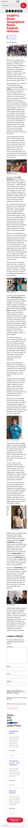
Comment (10, 646)
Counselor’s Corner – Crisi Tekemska (14, 763)
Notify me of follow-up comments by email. (17, 698)
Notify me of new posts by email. (16, 703)
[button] (17, 1)
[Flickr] (21, 11)
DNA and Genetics (12, 792)
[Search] (23, 5)
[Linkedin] (15, 11)
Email (9, 673)
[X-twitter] (9, 11)
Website (9, 681)
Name (9, 666)
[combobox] (10, 5)
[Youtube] (18, 11)
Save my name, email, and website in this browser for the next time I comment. (16, 692)
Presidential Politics (13, 732)
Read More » (12, 750)
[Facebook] (7, 11)
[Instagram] (12, 11)
